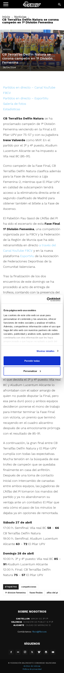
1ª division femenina (15, 592)
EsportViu (27, 256)
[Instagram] (25, 652)
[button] (59, 4)
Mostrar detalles (46, 351)
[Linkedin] (35, 77)
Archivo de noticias (32, 666)
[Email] (50, 77)
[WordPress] (46, 652)
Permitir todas (32, 361)
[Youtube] (53, 652)
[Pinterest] (28, 77)
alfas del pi (52, 592)
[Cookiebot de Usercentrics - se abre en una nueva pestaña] (46, 299)
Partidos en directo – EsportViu (25, 98)
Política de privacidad (32, 669)
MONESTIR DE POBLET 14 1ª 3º (32, 622)
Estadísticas (11, 109)
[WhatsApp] (43, 77)
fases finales (36, 592)
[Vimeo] (39, 652)
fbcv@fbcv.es (39, 631)
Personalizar (30, 371)
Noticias (20, 17)
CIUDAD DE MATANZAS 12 (32, 625)
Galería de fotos (14, 104)
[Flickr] (18, 652)
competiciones (28, 587)
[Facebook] (14, 77)
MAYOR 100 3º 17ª (32, 618)
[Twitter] (21, 77)
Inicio (6, 17)
